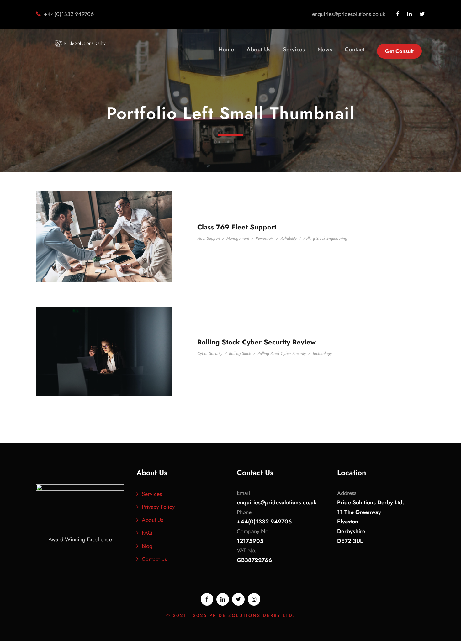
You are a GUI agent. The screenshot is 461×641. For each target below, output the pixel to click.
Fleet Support (208, 238)
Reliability (288, 238)
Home (226, 49)
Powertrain (265, 238)
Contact (354, 49)
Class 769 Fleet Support (236, 227)
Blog (147, 546)
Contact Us (154, 559)
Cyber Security (209, 353)
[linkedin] (409, 14)
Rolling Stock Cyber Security (281, 353)
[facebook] (397, 14)
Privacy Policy (158, 507)
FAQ (147, 533)
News (324, 49)
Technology (322, 353)
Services (294, 49)
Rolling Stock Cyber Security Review (256, 342)
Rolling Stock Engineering (325, 238)
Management (237, 238)
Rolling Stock (240, 353)
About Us (258, 49)
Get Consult (399, 51)
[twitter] (422, 14)
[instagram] (254, 599)
